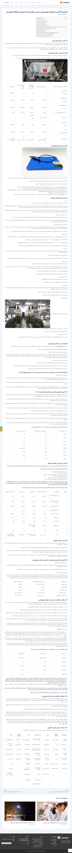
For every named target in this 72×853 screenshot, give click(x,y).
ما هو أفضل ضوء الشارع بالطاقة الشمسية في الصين (55, 822)
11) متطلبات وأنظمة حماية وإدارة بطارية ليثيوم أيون (46, 33)
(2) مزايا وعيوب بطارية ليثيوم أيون (43, 21)
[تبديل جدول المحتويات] (65, 18)
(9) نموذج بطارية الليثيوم (41, 30)
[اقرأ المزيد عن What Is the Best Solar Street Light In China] (52, 811)
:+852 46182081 (24, 842)
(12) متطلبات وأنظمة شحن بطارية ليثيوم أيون (45, 35)
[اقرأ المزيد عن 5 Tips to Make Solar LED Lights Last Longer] (19, 811)
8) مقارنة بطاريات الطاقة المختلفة (43, 29)
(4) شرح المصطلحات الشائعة (42, 24)
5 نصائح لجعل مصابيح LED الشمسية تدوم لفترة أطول (22, 822)
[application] (37, 2)
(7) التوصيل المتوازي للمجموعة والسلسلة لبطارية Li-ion (46, 28)
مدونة (67, 824)
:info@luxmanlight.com (23, 843)
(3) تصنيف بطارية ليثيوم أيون (42, 22)
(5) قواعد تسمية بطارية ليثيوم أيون (43, 25)
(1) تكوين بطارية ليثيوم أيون (41, 19)
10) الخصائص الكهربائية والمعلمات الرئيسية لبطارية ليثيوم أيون (48, 32)
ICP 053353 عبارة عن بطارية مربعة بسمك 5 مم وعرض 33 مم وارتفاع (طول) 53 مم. (51, 26)
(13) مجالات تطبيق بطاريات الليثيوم (43, 36)
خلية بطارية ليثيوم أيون (10, 43)
